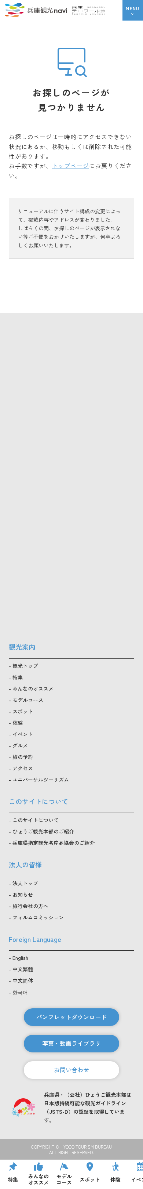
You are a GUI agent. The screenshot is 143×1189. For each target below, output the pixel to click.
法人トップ (25, 883)
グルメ (20, 745)
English (20, 957)
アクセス (22, 768)
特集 (17, 677)
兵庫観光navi (36, 10)
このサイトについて (35, 820)
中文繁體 (22, 969)
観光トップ (25, 665)
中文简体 (22, 980)
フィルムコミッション (38, 917)
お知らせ (22, 894)
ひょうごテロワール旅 (88, 10)
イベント (22, 734)
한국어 (20, 992)
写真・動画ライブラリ (71, 1043)
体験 (17, 722)
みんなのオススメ (33, 688)
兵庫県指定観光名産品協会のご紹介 (53, 842)
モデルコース (27, 700)
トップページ (70, 165)
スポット (22, 711)
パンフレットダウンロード (71, 1016)
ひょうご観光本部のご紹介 (43, 831)
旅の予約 (22, 756)
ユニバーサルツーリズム (40, 779)
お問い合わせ (71, 1069)
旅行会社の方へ (30, 906)
